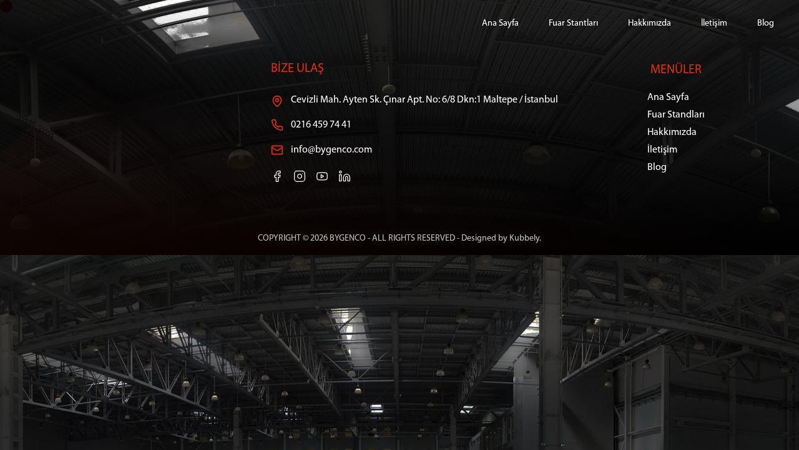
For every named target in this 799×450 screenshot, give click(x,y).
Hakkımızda (649, 23)
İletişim (714, 23)
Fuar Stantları (573, 23)
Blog (765, 23)
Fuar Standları (676, 115)
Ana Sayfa (500, 23)
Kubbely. (525, 238)
